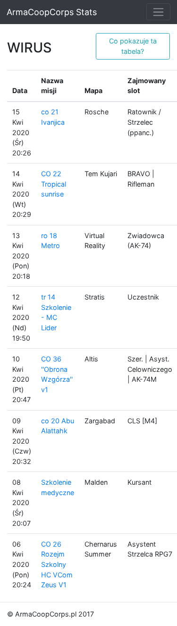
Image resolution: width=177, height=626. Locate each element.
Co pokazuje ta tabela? (133, 46)
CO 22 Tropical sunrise (53, 184)
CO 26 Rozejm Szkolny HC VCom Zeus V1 (57, 564)
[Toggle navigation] (158, 11)
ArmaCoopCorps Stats (52, 12)
